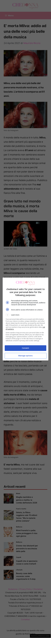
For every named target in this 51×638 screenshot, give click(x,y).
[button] (25, 315)
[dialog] (26, 319)
